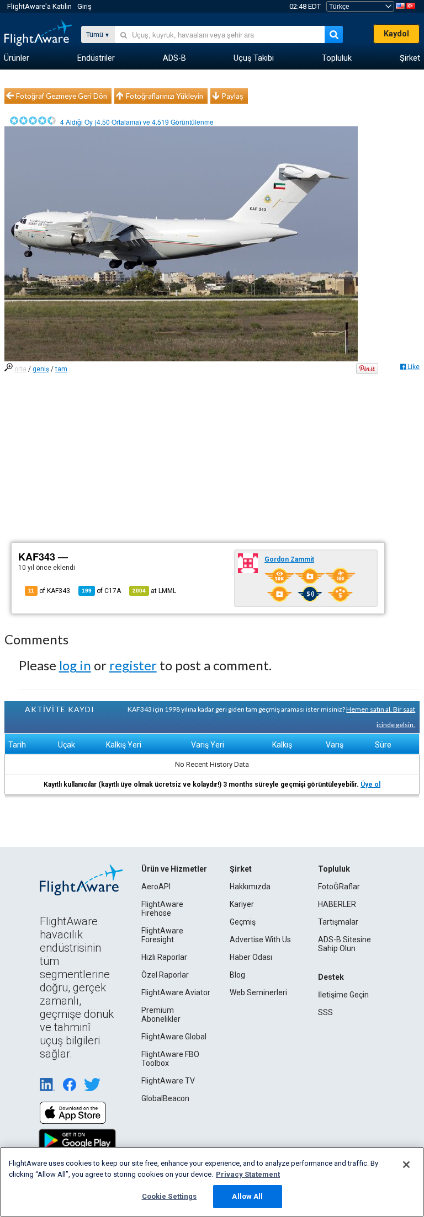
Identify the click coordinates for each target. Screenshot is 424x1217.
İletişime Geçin (343, 994)
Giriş (84, 6)
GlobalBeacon (165, 1098)
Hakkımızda (250, 886)
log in (75, 665)
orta (20, 369)
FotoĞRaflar (339, 886)
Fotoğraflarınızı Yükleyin (164, 96)
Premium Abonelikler (161, 1014)
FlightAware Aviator (175, 992)
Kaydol (396, 33)
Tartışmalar (338, 921)
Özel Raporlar (165, 974)
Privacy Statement (248, 1174)
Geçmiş (243, 921)
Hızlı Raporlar (164, 957)
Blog (237, 974)
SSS (325, 1012)
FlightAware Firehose (162, 908)
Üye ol (370, 784)
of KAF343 (49, 591)
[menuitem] (16, 58)
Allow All (247, 1196)
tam (61, 369)
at (154, 591)
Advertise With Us (260, 939)
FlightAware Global (173, 1036)
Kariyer (242, 904)
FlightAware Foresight (162, 935)
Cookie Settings (169, 1196)
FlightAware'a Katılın (39, 6)
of (101, 591)
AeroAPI (156, 886)
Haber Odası (251, 957)
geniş (41, 369)
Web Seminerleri (258, 992)
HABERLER (337, 904)
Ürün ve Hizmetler (174, 868)
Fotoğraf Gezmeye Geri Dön (61, 96)
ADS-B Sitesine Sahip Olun (344, 944)
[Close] (406, 1164)
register (133, 665)
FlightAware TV (168, 1080)
